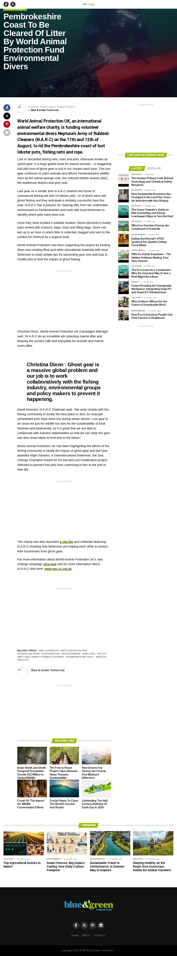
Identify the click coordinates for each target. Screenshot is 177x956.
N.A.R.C (103, 654)
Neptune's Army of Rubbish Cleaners (41, 657)
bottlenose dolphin (74, 651)
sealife (101, 657)
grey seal (90, 654)
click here (50, 564)
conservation (51, 654)
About (86, 935)
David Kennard (72, 654)
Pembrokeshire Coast (80, 657)
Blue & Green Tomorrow (44, 110)
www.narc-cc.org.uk (58, 569)
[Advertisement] (64, 297)
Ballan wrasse (49, 651)
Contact (99, 935)
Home (75, 935)
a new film (66, 542)
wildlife (24, 660)
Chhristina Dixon (29, 654)
